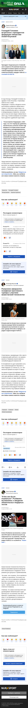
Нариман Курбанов (15, 192)
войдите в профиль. (9, 221)
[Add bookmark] (25, 467)
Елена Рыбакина (6, 628)
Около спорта (9, 21)
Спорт (3, 13)
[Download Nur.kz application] (14, 3)
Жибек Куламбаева (7, 412)
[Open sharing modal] (18, 467)
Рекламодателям (14, 697)
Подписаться (14, 612)
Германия (4, 409)
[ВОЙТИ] (25, 9)
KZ (23, 9)
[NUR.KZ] (14, 9)
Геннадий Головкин (13, 190)
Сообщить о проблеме (14, 693)
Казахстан (4, 190)
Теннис (15, 13)
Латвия (16, 409)
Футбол (10, 13)
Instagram (15, 271)
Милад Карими (5, 192)
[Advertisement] (14, 86)
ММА (23, 13)
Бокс (19, 13)
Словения (10, 409)
